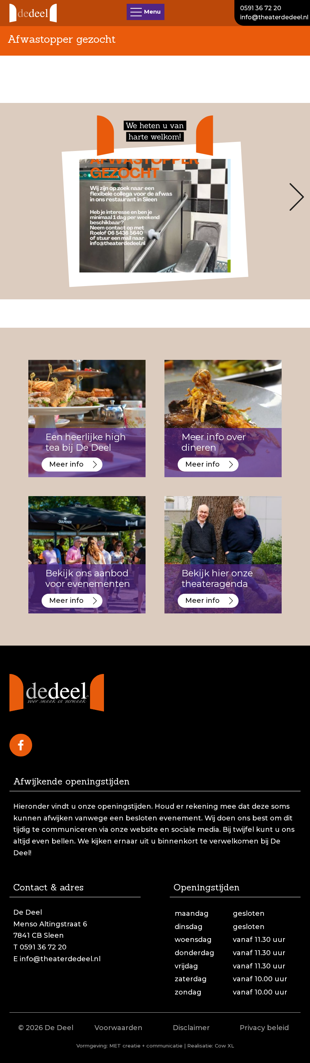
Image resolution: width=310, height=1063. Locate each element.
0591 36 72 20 (260, 8)
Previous (13, 197)
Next (296, 197)
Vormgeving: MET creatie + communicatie (129, 1046)
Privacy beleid (264, 1028)
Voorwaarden (119, 1028)
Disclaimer (191, 1028)
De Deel (59, 1028)
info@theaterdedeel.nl (274, 17)
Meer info (66, 464)
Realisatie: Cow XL (210, 1046)
